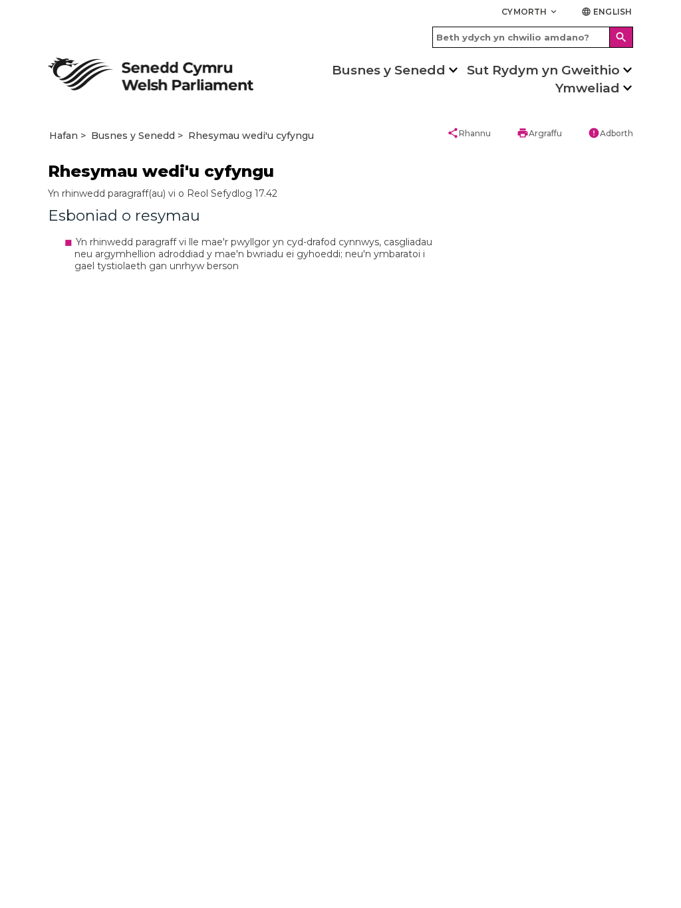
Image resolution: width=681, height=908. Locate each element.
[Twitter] (96, 737)
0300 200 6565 (78, 569)
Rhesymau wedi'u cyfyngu (251, 136)
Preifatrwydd (271, 787)
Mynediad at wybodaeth (393, 661)
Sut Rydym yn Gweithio (543, 70)
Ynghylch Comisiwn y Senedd (404, 569)
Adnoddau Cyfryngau (90, 641)
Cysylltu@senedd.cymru (95, 593)
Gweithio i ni (521, 569)
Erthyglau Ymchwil (235, 593)
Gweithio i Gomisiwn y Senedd (555, 593)
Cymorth (530, 12)
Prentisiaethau (525, 665)
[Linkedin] (196, 737)
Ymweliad (587, 88)
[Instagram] (129, 737)
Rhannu (469, 133)
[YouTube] (163, 737)
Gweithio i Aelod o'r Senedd (549, 617)
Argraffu (539, 133)
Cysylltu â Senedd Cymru (96, 617)
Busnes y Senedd (389, 70)
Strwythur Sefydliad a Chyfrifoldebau (388, 598)
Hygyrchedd (210, 787)
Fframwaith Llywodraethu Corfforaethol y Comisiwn (398, 632)
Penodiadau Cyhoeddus (542, 641)
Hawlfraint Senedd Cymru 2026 (112, 787)
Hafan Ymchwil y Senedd (245, 569)
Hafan (63, 136)
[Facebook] (63, 737)
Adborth (610, 133)
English (606, 12)
